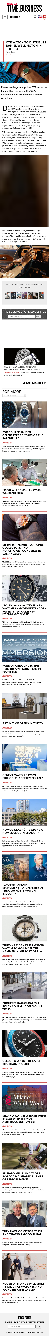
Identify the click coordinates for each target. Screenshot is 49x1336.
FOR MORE (11, 391)
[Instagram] (22, 1317)
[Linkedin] (26, 1317)
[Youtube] (29, 1317)
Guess (33, 117)
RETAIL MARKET (33, 383)
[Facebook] (19, 1317)
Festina (14, 120)
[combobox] (14, 395)
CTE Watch (41, 111)
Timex (27, 117)
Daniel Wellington (22, 125)
